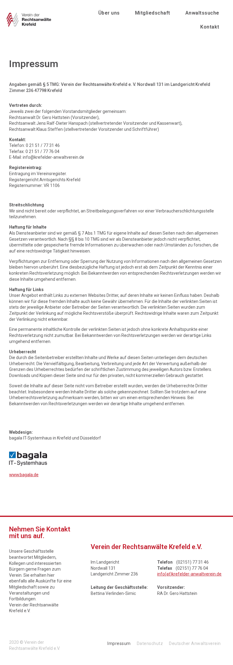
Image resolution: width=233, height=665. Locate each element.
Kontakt (209, 27)
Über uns (109, 13)
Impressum (119, 643)
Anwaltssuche (202, 13)
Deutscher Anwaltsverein (195, 643)
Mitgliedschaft (152, 13)
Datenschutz (150, 643)
